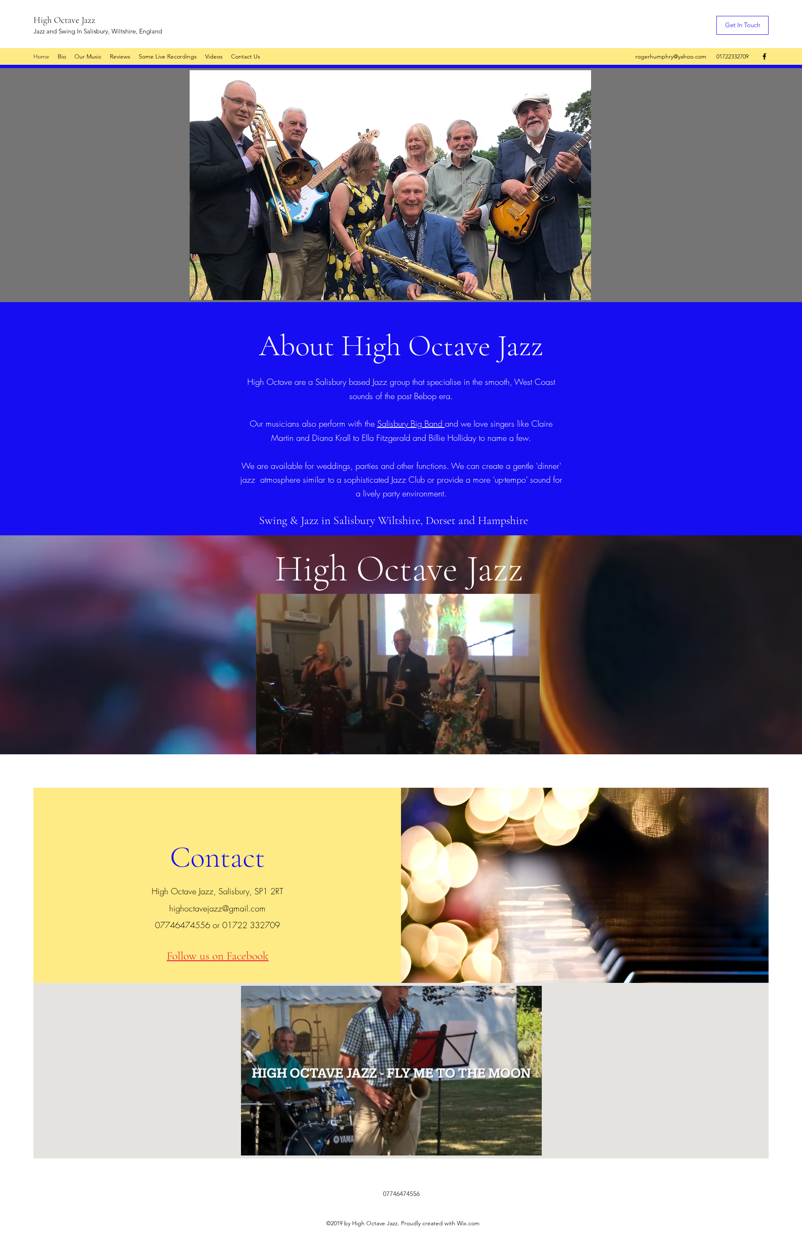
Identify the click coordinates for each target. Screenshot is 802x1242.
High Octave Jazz (64, 20)
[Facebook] (764, 56)
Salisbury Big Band (411, 423)
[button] (529, 745)
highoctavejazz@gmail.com (217, 908)
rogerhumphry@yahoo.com (670, 56)
